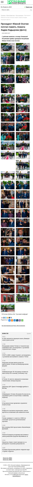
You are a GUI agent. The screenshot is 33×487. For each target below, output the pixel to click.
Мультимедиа (11, 15)
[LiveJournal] (11, 318)
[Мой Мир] (9, 318)
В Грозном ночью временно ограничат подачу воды (14, 404)
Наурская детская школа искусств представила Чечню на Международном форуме (15, 364)
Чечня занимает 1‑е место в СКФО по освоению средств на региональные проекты (14, 419)
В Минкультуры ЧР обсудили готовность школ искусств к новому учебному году (15, 372)
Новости (5, 333)
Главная (3, 15)
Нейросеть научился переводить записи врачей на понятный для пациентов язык (15, 411)
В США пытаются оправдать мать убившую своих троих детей (15, 339)
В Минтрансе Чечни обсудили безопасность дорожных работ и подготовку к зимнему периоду (16, 395)
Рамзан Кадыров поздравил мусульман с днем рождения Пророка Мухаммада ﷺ (15, 435)
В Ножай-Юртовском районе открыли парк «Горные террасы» (15, 450)
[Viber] (20, 320)
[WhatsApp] (22, 320)
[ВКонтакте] (4, 318)
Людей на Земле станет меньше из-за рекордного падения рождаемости (14, 443)
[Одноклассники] (8, 318)
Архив (29, 333)
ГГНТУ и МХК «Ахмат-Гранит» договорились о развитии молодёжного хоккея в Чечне (16, 355)
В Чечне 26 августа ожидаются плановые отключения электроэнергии (15, 379)
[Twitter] (6, 318)
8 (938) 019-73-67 (16, 474)
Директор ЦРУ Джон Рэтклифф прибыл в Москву (15, 387)
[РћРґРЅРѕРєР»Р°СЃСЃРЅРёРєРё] (12, 320)
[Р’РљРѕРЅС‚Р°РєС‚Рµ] (9, 320)
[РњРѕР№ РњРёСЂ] (15, 320)
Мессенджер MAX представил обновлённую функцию (16, 428)
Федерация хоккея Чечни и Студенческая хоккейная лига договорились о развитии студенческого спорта (15, 347)
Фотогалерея (19, 15)
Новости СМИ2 (7, 458)
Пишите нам (29, 7)
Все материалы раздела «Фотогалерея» (13, 325)
